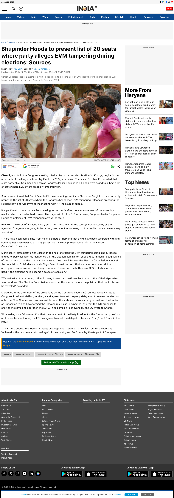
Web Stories (6, 440)
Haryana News (130, 413)
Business (148, 17)
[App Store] (96, 474)
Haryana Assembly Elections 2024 (83, 354)
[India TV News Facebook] (166, 2)
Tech (92, 17)
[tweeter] (11, 473)
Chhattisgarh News (132, 436)
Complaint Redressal (10, 417)
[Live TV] (169, 9)
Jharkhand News (131, 417)
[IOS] (161, 2)
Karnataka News (131, 447)
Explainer (164, 17)
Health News (47, 440)
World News (47, 409)
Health (133, 17)
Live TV (4, 432)
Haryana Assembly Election (50, 354)
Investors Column (9, 425)
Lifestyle (119, 17)
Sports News (48, 425)
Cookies (23, 494)
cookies (117, 494)
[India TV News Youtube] (172, 2)
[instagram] (17, 473)
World (45, 17)
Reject (147, 494)
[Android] (163, 2)
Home (8, 17)
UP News (128, 432)
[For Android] (138, 474)
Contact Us (6, 405)
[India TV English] (87, 9)
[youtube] (24, 473)
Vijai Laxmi (19, 69)
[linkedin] (31, 473)
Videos (20, 17)
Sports (58, 17)
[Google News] (10, 166)
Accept (131, 494)
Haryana (12, 42)
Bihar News (129, 405)
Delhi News (129, 409)
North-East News (131, 425)
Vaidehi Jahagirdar (42, 69)
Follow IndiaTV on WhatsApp (59, 362)
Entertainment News (51, 421)
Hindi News (6, 428)
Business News (48, 436)
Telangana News (155, 413)
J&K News (128, 444)
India (33, 17)
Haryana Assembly (23, 354)
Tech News (47, 428)
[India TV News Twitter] (169, 2)
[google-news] (38, 473)
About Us (5, 409)
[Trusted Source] (31, 166)
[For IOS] (162, 474)
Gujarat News (130, 440)
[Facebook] (4, 473)
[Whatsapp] (112, 166)
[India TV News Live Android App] (72, 474)
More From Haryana (138, 92)
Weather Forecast (9, 454)
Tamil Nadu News (131, 428)
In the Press (6, 421)
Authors (4, 436)
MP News (128, 421)
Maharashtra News (156, 405)
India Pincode (7, 458)
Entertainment (75, 17)
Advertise (5, 413)
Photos (105, 17)
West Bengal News (156, 417)
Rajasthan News (155, 409)
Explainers (46, 432)
